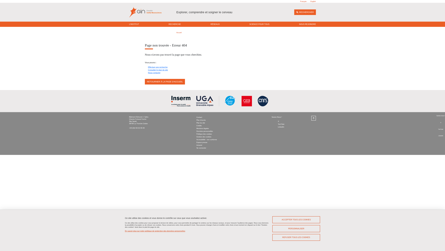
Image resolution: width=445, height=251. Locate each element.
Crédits (199, 126)
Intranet (199, 145)
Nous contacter (154, 73)
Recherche (175, 24)
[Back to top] (313, 118)
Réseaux (215, 24)
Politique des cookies (204, 134)
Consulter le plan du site (158, 70)
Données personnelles (204, 131)
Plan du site (200, 123)
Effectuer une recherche (158, 67)
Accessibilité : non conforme (206, 139)
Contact (199, 117)
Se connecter (201, 148)
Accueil (179, 32)
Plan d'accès (201, 120)
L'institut (134, 24)
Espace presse (201, 142)
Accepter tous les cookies (296, 220)
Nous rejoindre (307, 24)
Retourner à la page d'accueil (165, 82)
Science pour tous (259, 24)
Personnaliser (296, 229)
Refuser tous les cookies (296, 237)
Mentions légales (202, 128)
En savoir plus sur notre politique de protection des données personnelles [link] (155, 231)
